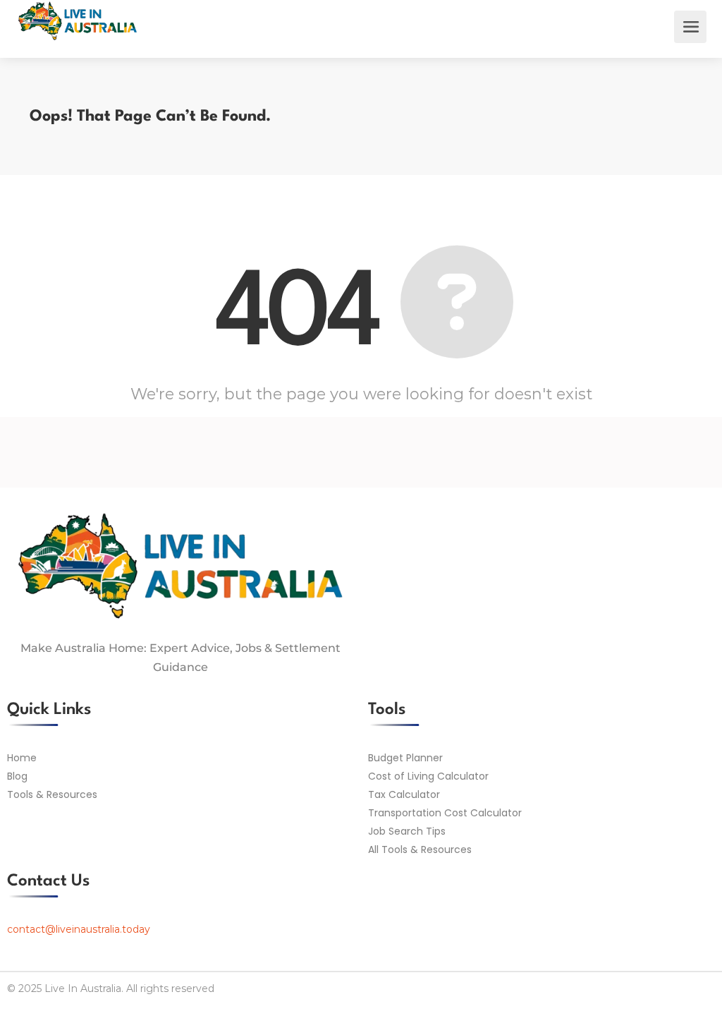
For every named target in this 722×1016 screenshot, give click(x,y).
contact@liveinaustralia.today (78, 929)
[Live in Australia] (77, 38)
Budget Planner (405, 758)
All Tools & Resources (420, 849)
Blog (17, 776)
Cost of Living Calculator (428, 776)
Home (22, 758)
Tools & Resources (52, 794)
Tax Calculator (404, 794)
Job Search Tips (407, 831)
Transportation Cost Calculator (445, 813)
